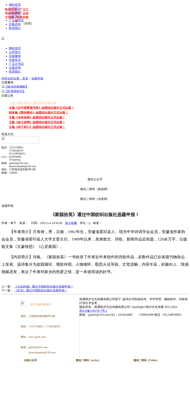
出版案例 (15, 56)
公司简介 (15, 52)
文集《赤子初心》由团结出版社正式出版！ (37, 127)
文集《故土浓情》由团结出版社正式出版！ (37, 122)
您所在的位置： (11, 78)
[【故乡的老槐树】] (15, 86)
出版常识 (15, 60)
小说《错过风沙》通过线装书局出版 (32, 102)
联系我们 (15, 28)
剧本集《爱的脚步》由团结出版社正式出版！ (38, 112)
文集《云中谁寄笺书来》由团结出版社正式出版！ (41, 107)
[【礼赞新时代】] (13, 91)
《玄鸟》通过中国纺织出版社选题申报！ (41, 290)
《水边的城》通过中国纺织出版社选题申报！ (43, 286)
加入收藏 (71, 223)
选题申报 (37, 78)
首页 (25, 78)
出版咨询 (15, 24)
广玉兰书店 (16, 63)
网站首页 (15, 48)
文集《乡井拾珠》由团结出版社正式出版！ (37, 117)
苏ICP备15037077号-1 (93, 310)
